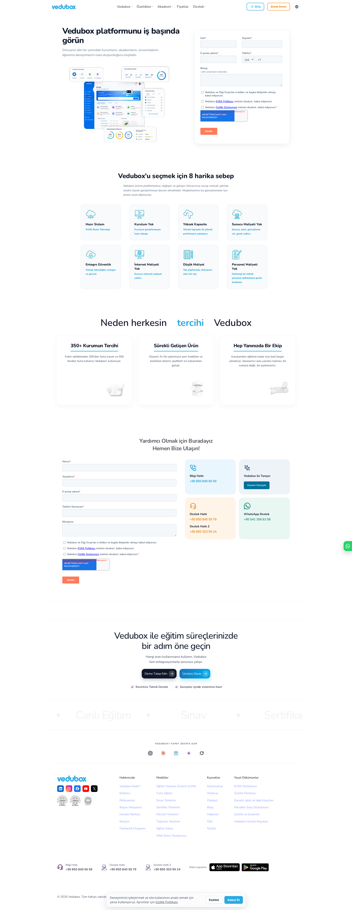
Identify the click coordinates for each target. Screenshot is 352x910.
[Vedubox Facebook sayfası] (77, 788)
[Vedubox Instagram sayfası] (69, 788)
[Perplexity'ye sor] (176, 753)
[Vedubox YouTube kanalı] (85, 788)
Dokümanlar (215, 786)
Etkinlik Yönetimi (167, 814)
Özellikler (144, 6)
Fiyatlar (183, 6)
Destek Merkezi (130, 814)
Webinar (212, 793)
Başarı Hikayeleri (131, 807)
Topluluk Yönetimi (168, 821)
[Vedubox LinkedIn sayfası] (60, 788)
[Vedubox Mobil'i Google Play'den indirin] (255, 867)
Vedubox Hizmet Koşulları (251, 821)
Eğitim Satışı (164, 828)
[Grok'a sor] (201, 753)
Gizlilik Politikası (245, 793)
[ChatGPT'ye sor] (150, 753)
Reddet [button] (214, 900)
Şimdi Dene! (278, 6)
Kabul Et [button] (234, 900)
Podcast (212, 800)
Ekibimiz (125, 793)
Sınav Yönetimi (166, 800)
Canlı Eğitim (164, 793)
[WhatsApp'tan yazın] (348, 546)
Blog (210, 807)
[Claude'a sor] (163, 753)
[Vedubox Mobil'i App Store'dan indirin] (224, 867)
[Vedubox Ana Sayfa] (64, 6)
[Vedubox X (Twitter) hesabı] (94, 788)
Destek (198, 6)
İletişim (124, 821)
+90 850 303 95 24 (203, 532)
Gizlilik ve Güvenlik (246, 814)
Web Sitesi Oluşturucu (171, 836)
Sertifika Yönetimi (168, 807)
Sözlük (211, 828)
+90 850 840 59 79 (203, 519)
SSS (209, 821)
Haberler (213, 814)
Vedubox (124, 6)
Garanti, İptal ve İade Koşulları (254, 800)
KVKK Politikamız (245, 786)
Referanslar (127, 800)
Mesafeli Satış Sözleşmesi (251, 807)
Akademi (164, 6)
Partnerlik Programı (132, 828)
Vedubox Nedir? (130, 786)
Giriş (258, 6)
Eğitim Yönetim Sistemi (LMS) (176, 786)
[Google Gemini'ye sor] (189, 753)
